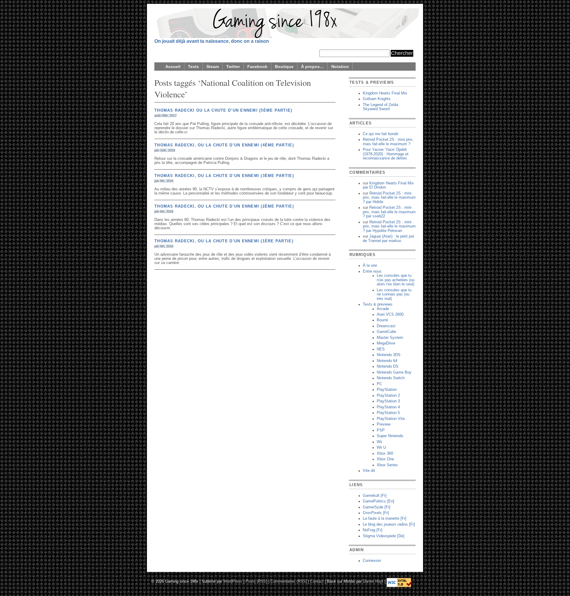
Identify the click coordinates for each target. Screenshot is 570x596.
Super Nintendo (390, 436)
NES (381, 349)
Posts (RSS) (256, 581)
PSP (381, 430)
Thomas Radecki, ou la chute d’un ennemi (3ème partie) (224, 176)
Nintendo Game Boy (394, 372)
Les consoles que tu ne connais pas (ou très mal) (394, 294)
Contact (317, 581)
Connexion (372, 561)
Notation (340, 66)
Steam (212, 66)
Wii (379, 442)
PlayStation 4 (388, 407)
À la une (370, 265)
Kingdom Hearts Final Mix (385, 93)
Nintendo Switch (391, 378)
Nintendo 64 (387, 361)
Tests (193, 66)
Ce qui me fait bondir (380, 134)
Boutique (284, 66)
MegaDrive (386, 343)
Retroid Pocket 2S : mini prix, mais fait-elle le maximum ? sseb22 (389, 211)
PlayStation (387, 390)
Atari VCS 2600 (390, 314)
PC (379, 384)
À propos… (312, 66)
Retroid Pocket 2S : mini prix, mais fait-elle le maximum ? (388, 141)
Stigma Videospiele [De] (383, 536)
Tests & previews (377, 304)
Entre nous (372, 271)
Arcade (383, 309)
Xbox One (385, 459)
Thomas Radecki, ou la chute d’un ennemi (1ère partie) (223, 241)
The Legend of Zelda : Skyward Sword (381, 107)
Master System (390, 338)
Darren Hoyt (373, 581)
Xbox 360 (385, 453)
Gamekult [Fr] (375, 496)
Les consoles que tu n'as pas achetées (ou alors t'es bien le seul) (395, 280)
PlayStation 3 (388, 401)
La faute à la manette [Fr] (384, 518)
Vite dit (369, 471)
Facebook (257, 66)
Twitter (233, 66)
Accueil (172, 66)
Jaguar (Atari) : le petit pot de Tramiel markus (388, 238)
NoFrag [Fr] (372, 530)
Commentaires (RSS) (288, 581)
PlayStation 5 (388, 413)
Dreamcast (386, 326)
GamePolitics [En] (378, 501)
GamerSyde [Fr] (376, 507)
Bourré (382, 320)
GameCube (386, 332)
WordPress (232, 581)
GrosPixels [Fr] (376, 513)
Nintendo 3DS (388, 355)
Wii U (381, 447)
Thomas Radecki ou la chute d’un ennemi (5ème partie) (223, 110)
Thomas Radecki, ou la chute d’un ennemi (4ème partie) (224, 145)
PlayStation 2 (388, 395)
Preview (383, 424)
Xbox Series (387, 465)
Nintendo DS (387, 366)
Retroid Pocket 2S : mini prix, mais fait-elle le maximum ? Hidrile (389, 197)
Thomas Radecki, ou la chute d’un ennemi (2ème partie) (224, 206)
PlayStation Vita (391, 419)
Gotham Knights (377, 99)
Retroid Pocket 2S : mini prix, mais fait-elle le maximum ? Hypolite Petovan (389, 226)
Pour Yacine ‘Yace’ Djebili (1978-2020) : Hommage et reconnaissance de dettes (385, 154)
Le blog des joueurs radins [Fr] (389, 524)
